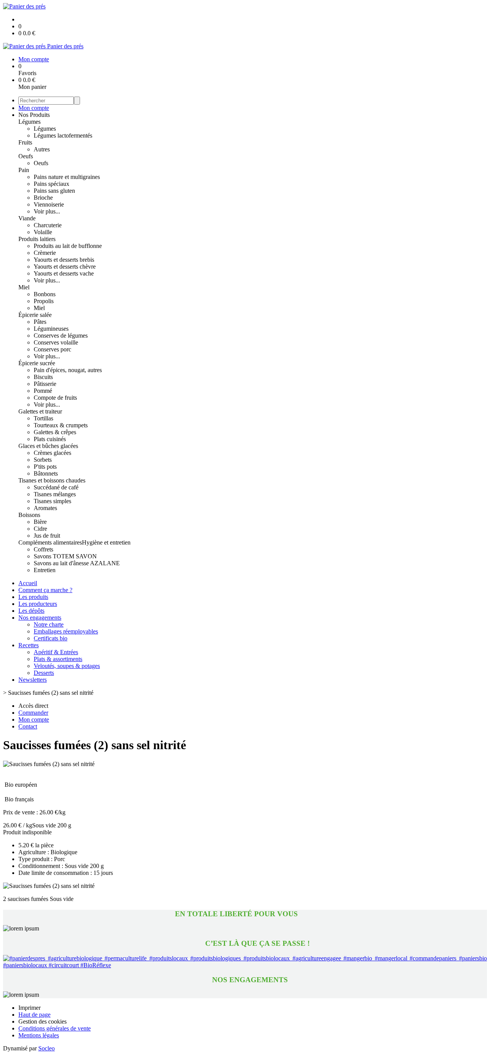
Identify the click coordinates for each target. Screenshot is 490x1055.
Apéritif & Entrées (56, 652)
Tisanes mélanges (55, 494)
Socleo (46, 1048)
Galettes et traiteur (40, 411)
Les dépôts (31, 610)
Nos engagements (39, 617)
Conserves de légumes (61, 335)
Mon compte (33, 108)
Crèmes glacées (52, 453)
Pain (23, 170)
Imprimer (29, 1007)
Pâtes (40, 321)
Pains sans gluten (54, 190)
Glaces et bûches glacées (48, 446)
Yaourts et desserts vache (64, 273)
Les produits (33, 597)
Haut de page (34, 1014)
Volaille (43, 232)
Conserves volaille (56, 342)
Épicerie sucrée (36, 363)
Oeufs (25, 156)
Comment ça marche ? (45, 590)
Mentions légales (38, 1035)
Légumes (29, 121)
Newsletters (32, 679)
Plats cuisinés (50, 439)
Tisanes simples (52, 501)
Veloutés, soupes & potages (67, 666)
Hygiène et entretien (106, 542)
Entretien (45, 570)
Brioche (43, 197)
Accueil (27, 583)
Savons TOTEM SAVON (65, 556)
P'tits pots (45, 466)
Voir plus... (47, 211)
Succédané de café (56, 487)
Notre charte (49, 624)
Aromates (45, 508)
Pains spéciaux (51, 183)
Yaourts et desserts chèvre (65, 266)
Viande (27, 218)
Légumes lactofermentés (63, 135)
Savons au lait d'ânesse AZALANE (77, 563)
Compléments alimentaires (50, 542)
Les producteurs (37, 604)
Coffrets (43, 549)
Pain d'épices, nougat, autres (68, 370)
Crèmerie (45, 252)
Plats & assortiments (58, 659)
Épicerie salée (35, 315)
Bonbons (45, 294)
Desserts (44, 672)
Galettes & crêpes (55, 432)
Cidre (40, 528)
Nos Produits (34, 115)
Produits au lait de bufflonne (68, 246)
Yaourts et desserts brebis (64, 259)
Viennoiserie (49, 204)
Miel (23, 287)
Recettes (28, 645)
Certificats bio (50, 638)
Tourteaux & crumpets (61, 425)
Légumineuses (51, 328)
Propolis (44, 301)
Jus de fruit (47, 535)
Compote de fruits (55, 397)
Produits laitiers (37, 239)
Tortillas (43, 418)
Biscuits (43, 377)
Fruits (25, 142)
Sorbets (43, 459)
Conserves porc (52, 349)
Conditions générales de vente (54, 1028)
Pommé (43, 390)
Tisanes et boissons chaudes (51, 480)
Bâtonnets (46, 473)
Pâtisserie (45, 384)
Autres (42, 149)
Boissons (29, 515)
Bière (40, 521)
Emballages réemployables (66, 631)
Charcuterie (48, 225)
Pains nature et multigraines (67, 177)
